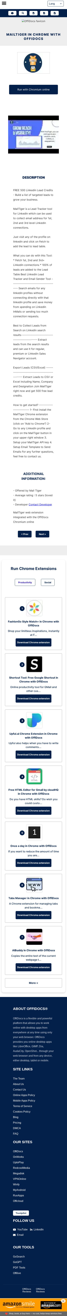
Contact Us (19, 1089)
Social (47, 582)
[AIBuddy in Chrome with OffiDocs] (35, 944)
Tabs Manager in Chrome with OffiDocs (33, 898)
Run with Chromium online (33, 89)
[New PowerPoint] (55, 13)
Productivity (25, 582)
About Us (18, 1084)
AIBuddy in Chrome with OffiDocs (33, 950)
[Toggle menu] (4, 3)
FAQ (15, 1133)
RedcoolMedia (21, 1168)
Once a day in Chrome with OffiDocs (33, 846)
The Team (19, 1078)
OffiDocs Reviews (26, 1290)
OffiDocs (18, 1151)
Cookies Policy (21, 1111)
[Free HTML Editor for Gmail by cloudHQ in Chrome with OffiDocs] (35, 783)
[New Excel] (44, 13)
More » (33, 982)
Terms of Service (22, 1106)
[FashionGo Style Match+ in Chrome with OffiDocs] (35, 615)
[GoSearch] (23, 13)
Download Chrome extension (33, 642)
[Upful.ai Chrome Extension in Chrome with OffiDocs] (35, 727)
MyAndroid (19, 1190)
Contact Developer (40, 504)
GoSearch (19, 1256)
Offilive (17, 1273)
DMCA (17, 1128)
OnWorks (18, 1157)
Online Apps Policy (24, 1095)
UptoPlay (18, 1162)
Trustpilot (21, 1213)
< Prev (24, 534)
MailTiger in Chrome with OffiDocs (33, 37)
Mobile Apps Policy (24, 1100)
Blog (15, 1117)
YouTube (22, 1229)
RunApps (18, 1195)
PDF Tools (19, 1267)
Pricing (17, 1122)
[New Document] (33, 13)
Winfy (16, 1184)
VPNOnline (19, 1179)
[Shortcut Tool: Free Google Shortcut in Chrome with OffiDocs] (35, 671)
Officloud (18, 1201)
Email (20, 1234)
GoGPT (17, 1262)
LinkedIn (39, 1229)
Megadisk (18, 1173)
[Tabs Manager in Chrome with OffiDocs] (35, 891)
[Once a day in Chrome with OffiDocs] (35, 839)
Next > (42, 534)
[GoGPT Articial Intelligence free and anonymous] (12, 13)
